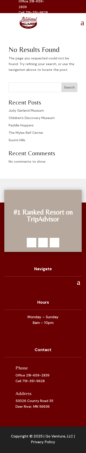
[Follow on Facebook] (31, 242)
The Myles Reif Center (26, 132)
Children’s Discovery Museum (32, 118)
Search (69, 87)
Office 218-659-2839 (32, 375)
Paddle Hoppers (21, 125)
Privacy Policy (43, 442)
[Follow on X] (43, 242)
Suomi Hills (17, 140)
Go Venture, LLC (59, 436)
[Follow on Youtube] (56, 11)
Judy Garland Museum (26, 110)
